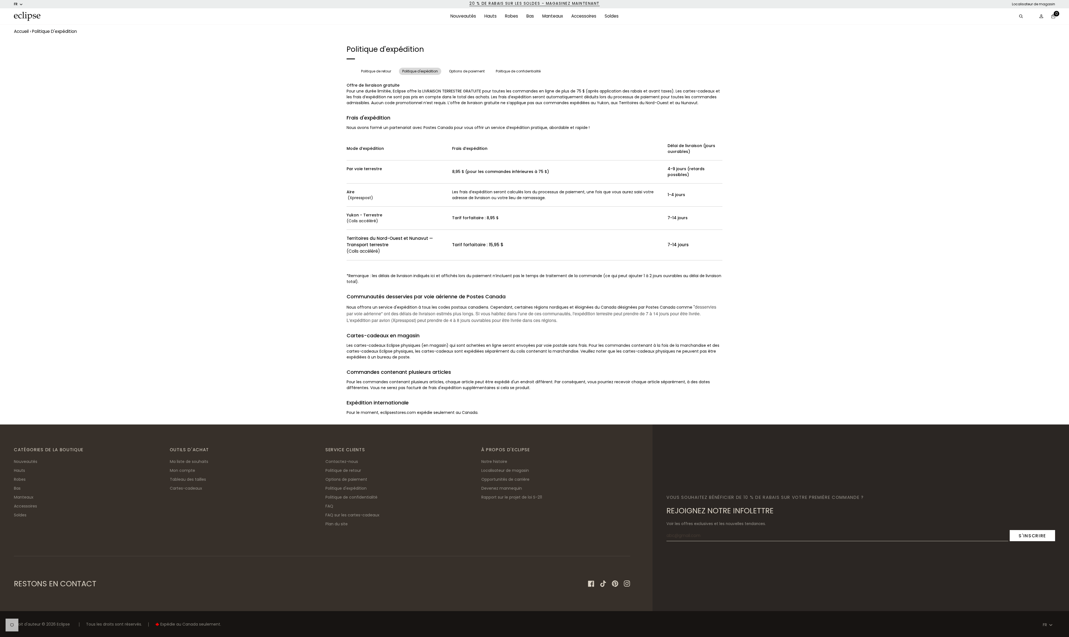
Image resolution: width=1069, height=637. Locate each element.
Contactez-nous (341, 461)
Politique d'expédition (420, 71)
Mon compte (182, 470)
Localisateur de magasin (1033, 4)
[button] (463, 16)
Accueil (21, 31)
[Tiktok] (603, 583)
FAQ (329, 506)
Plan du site (336, 524)
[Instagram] (627, 583)
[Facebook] (591, 583)
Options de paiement (467, 71)
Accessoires (25, 506)
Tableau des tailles (188, 479)
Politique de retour (376, 71)
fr (16, 4)
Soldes (20, 515)
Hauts (19, 470)
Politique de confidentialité (518, 71)
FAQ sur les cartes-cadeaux (352, 515)
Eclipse (63, 624)
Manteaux (23, 497)
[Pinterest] (615, 583)
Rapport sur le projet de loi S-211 (511, 497)
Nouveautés (25, 461)
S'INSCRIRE (1032, 536)
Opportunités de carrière (505, 479)
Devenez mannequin (501, 488)
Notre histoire (494, 461)
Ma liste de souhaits (189, 461)
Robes (20, 479)
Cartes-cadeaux (186, 488)
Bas (17, 488)
